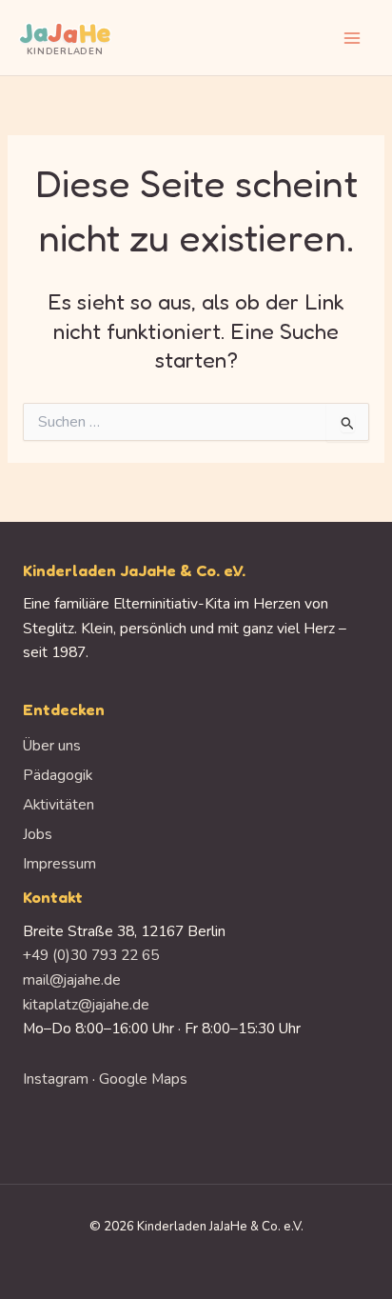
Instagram (55, 1079)
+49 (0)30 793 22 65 (91, 955)
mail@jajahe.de (72, 979)
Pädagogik (57, 775)
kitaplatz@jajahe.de (86, 1004)
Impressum (59, 863)
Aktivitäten (58, 804)
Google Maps (143, 1079)
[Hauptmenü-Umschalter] (352, 37)
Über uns (52, 745)
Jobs (37, 834)
